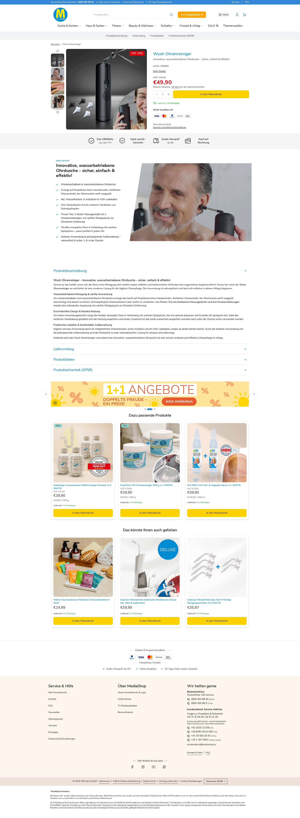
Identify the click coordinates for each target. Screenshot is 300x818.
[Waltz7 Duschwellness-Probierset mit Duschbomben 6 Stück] (83, 567)
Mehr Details (159, 71)
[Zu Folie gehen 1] (145, 409)
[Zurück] (58, 51)
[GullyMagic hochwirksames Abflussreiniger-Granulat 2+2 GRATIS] (83, 452)
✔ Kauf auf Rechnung (133, 2)
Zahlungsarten (55, 718)
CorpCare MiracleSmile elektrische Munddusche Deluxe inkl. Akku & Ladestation (148, 601)
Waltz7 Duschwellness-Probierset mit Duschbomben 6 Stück (81, 601)
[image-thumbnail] (57, 60)
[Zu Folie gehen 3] (153, 409)
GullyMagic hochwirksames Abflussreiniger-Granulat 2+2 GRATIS (82, 487)
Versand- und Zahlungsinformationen (169, 127)
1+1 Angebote (192, 15)
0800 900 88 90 (86, 2)
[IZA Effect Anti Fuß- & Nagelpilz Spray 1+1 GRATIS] (217, 452)
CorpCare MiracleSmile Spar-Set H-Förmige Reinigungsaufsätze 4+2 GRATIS (209, 601)
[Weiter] (58, 112)
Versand (52, 725)
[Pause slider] (55, 403)
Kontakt (235, 2)
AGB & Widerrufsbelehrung (126, 781)
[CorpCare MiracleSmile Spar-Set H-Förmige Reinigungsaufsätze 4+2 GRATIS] (217, 567)
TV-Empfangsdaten (127, 705)
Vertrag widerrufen (168, 781)
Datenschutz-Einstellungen (61, 738)
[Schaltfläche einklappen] (150, 271)
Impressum (104, 781)
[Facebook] (134, 767)
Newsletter (54, 712)
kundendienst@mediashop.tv (201, 744)
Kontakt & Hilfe (194, 752)
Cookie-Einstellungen (191, 781)
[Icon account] (237, 15)
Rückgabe (53, 732)
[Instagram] (144, 767)
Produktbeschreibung (116, 35)
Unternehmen (124, 699)
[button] (244, 14)
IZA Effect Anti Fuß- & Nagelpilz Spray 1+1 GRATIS (214, 485)
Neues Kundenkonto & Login (132, 692)
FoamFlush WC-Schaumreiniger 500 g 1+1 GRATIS (146, 485)
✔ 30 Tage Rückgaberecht (159, 2)
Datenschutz (149, 781)
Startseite (55, 44)
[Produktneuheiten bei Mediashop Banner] (150, 394)
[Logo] (60, 15)
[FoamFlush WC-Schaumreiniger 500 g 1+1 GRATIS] (150, 452)
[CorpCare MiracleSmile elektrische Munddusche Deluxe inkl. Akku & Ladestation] (150, 567)
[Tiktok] (165, 767)
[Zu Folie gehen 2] (148, 409)
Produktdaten (157, 35)
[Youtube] (155, 767)
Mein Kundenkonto (57, 692)
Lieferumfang (138, 35)
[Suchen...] (171, 14)
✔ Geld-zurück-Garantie (108, 2)
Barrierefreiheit (125, 712)
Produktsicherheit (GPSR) (181, 35)
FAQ (247, 2)
